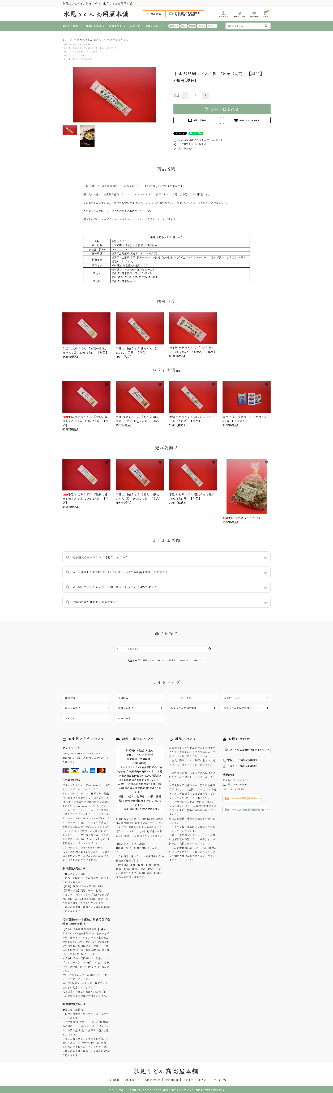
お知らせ (135, 26)
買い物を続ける (184, 148)
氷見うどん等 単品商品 (83, 58)
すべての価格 (78, 51)
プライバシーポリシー (196, 1079)
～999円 (94, 51)
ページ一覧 (220, 1079)
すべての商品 (78, 55)
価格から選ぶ (93, 26)
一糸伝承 (201, 26)
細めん (184, 26)
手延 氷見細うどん (108, 48)
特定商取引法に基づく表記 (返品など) (197, 140)
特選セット (212, 26)
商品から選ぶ (70, 26)
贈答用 (192, 26)
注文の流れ (112, 1079)
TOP (64, 44)
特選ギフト (115, 26)
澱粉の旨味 (174, 26)
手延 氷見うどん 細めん (83, 44)
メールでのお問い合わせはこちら (245, 749)
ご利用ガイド (132, 1079)
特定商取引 (171, 1079)
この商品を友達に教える (190, 144)
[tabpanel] (114, 95)
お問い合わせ (153, 26)
